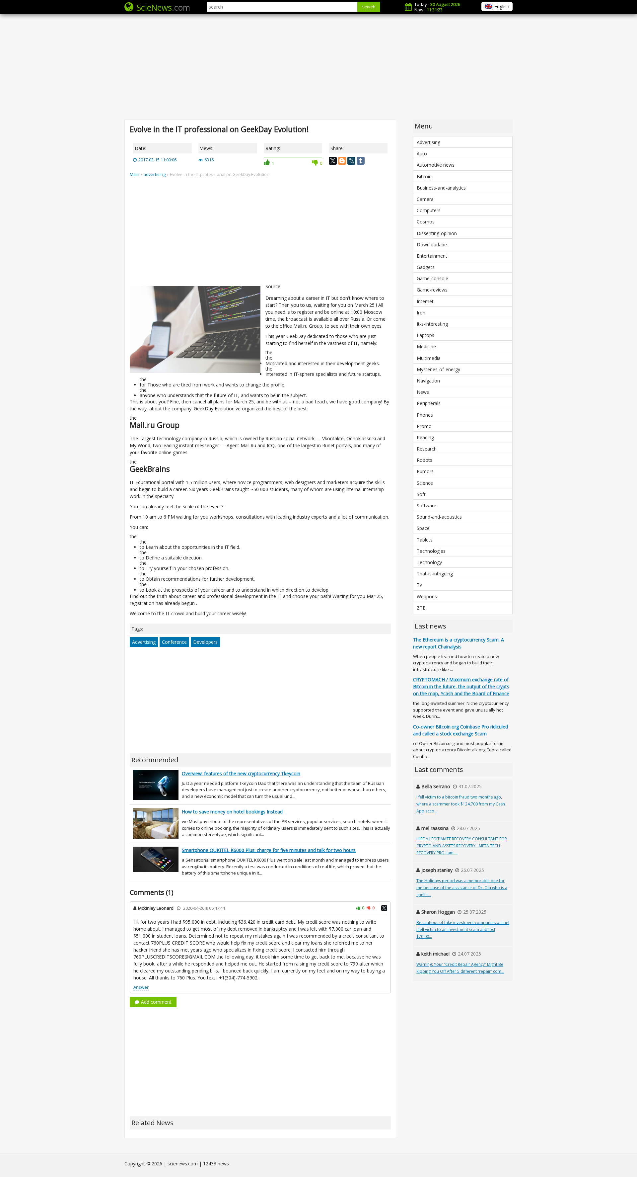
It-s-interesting (432, 324)
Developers (205, 642)
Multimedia (429, 358)
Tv (419, 585)
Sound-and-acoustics (439, 517)
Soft (421, 494)
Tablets (425, 540)
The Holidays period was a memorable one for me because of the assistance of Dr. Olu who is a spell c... (461, 887)
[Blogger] (342, 161)
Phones (425, 415)
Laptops (425, 335)
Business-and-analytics (441, 188)
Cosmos (426, 221)
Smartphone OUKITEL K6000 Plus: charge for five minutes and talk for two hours (269, 850)
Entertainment (432, 256)
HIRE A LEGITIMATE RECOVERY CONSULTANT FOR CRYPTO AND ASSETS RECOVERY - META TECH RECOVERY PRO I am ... (461, 846)
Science (425, 483)
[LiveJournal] (351, 161)
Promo (424, 426)
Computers (429, 210)
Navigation (428, 381)
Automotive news (436, 165)
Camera (425, 199)
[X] (333, 161)
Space (423, 528)
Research (427, 449)
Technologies (431, 551)
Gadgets (426, 267)
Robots (424, 460)
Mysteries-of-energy (438, 369)
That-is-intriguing (435, 573)
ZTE (421, 608)
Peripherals (429, 403)
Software (426, 505)
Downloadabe (432, 244)
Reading (425, 437)
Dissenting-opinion (437, 233)
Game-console (432, 278)
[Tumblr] (361, 161)
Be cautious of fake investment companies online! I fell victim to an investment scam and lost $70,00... (462, 929)
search (368, 6)
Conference (174, 642)
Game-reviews (432, 290)
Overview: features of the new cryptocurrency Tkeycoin (241, 773)
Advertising (144, 642)
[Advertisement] (318, 66)
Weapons (427, 596)
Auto (422, 153)
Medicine (426, 346)
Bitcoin (424, 176)
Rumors (425, 471)
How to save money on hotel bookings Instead (232, 811)
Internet (425, 301)
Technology (429, 562)
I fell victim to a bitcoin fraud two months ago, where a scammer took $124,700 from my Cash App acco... (460, 804)
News (423, 392)
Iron (421, 312)
